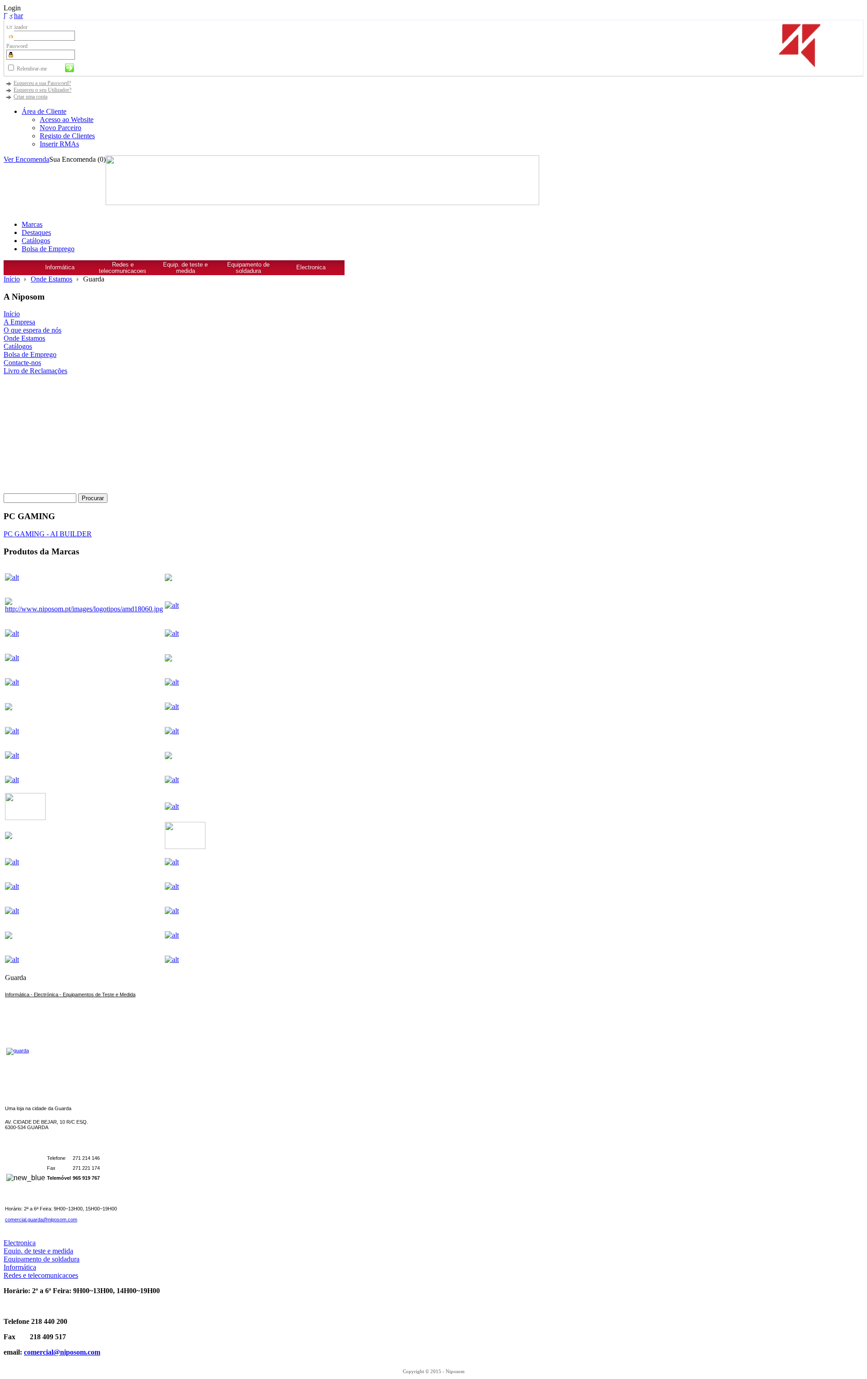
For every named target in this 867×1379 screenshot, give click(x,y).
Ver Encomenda (26, 159)
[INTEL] (185, 780)
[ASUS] (185, 633)
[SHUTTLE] (185, 935)
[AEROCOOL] (168, 578)
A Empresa (19, 322)
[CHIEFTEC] (84, 682)
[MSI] (185, 886)
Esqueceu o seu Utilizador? (42, 90)
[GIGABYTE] (185, 731)
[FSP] (185, 707)
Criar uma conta (30, 97)
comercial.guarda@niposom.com (41, 1219)
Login (12, 8)
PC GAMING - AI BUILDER (48, 534)
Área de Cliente (44, 111)
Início (12, 279)
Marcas (32, 224)
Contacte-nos (22, 362)
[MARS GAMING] (185, 846)
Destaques (36, 232)
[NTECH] (84, 911)
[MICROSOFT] (84, 862)
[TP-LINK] (185, 960)
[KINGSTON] (185, 806)
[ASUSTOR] (84, 658)
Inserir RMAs (59, 144)
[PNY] (8, 936)
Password (17, 46)
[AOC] (185, 605)
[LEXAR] (8, 836)
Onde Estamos (51, 279)
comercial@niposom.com (62, 1352)
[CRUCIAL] (185, 682)
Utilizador (17, 27)
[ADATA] (84, 577)
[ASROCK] (84, 633)
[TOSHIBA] (84, 960)
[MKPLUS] (84, 886)
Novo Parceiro (60, 127)
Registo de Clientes (67, 136)
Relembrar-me (32, 69)
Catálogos (36, 240)
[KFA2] (25, 817)
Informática (60, 267)
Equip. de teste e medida (185, 268)
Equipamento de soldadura (248, 268)
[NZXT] (185, 911)
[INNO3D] (84, 780)
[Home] (16, 271)
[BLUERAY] (168, 659)
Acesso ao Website (66, 119)
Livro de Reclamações (35, 371)
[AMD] (84, 605)
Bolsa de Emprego (48, 249)
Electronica (311, 267)
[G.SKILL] (84, 731)
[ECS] (8, 708)
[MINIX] (185, 862)
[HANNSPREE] (84, 755)
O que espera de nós (32, 330)
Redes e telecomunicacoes (122, 268)
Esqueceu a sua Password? (42, 83)
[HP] (168, 756)
